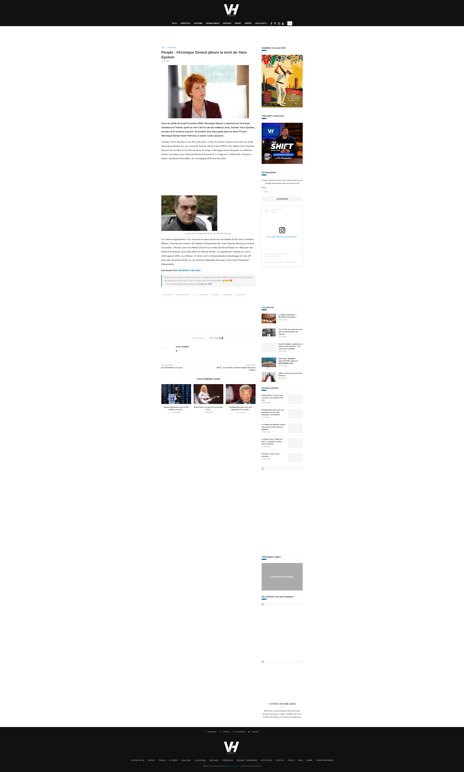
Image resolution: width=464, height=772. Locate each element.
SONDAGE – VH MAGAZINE (247, 760)
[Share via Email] (222, 338)
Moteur (227, 23)
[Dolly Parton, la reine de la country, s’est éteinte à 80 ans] (208, 394)
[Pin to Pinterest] (219, 338)
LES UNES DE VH (137, 760)
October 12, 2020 (204, 284)
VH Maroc (215, 294)
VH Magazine (203, 294)
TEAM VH (162, 760)
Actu (174, 23)
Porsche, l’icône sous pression (270, 455)
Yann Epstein (240, 294)
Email (264, 187)
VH (194, 294)
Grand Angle (213, 23)
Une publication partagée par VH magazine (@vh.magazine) (287, 262)
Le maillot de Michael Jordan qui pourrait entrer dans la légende (273, 427)
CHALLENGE (186, 760)
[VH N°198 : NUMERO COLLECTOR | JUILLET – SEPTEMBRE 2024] (269, 362)
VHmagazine (227, 294)
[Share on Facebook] (214, 338)
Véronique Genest (182, 294)
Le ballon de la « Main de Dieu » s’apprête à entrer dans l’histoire (272, 441)
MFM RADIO (213, 760)
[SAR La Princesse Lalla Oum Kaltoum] (269, 377)
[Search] (289, 23)
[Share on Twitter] (217, 338)
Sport (238, 23)
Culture (198, 23)
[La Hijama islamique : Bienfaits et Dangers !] (269, 318)
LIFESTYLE (280, 760)
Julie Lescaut (167, 294)
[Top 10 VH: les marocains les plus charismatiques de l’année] (269, 333)
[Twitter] (275, 24)
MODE (300, 760)
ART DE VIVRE (266, 760)
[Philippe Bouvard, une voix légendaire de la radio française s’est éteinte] (241, 394)
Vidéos (248, 23)
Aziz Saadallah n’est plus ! (187, 270)
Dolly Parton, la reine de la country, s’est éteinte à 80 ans (272, 397)
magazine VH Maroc (233, 766)
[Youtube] (283, 24)
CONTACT (151, 760)
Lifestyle (185, 23)
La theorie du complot (282, 577)
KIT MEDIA (173, 760)
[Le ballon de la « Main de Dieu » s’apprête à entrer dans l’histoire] (295, 443)
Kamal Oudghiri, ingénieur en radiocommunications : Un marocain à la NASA (291, 346)
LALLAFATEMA (200, 760)
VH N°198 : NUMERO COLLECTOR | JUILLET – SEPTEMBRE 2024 (289, 361)
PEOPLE (291, 760)
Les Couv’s (260, 23)
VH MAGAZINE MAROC (324, 760)
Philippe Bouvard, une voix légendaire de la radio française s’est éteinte (273, 412)
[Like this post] (212, 338)
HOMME (309, 760)
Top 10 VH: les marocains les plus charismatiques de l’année (290, 331)
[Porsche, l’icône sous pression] (295, 457)
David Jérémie (182, 347)
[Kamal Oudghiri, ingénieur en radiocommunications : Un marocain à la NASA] (269, 348)
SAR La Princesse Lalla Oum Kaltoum (290, 374)
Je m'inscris (282, 199)
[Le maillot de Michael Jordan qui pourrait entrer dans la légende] (295, 428)
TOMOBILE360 (227, 760)
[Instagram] (279, 24)
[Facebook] (272, 24)
